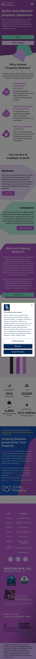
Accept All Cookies (18, 352)
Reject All (18, 346)
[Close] (32, 305)
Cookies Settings (18, 341)
